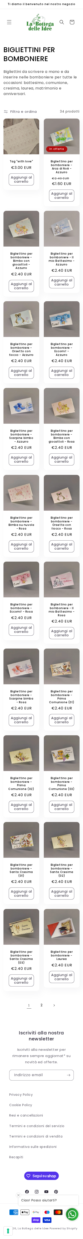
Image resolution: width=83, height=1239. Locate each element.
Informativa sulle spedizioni (33, 1146)
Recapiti (16, 1157)
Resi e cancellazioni (26, 1115)
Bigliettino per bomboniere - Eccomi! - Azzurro (62, 349)
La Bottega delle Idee (33, 1228)
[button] (9, 22)
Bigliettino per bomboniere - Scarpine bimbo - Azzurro (21, 436)
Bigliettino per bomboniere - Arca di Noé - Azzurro (62, 167)
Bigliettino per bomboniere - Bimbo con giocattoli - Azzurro (21, 261)
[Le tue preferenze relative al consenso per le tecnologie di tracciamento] (8, 1231)
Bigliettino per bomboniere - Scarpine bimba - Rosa (21, 697)
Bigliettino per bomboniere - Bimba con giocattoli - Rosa (62, 436)
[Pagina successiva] (54, 1005)
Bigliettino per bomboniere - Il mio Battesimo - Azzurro (62, 259)
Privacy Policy (21, 1094)
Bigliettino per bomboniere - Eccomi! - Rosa (21, 608)
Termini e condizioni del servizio (37, 1126)
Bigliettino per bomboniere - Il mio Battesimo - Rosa (62, 610)
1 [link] (29, 1005)
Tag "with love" (21, 161)
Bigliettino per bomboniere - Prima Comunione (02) (21, 783)
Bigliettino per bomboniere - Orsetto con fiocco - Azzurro (21, 349)
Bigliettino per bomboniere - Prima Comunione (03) (61, 783)
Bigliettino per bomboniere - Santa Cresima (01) (21, 870)
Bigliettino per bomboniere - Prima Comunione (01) (61, 697)
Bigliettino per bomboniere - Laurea (62, 955)
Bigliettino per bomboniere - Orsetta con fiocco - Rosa (62, 523)
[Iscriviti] (68, 1075)
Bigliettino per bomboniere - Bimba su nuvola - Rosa (21, 523)
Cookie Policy (20, 1105)
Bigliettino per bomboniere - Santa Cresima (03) (21, 957)
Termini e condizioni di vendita (36, 1136)
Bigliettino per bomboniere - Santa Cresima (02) (61, 870)
